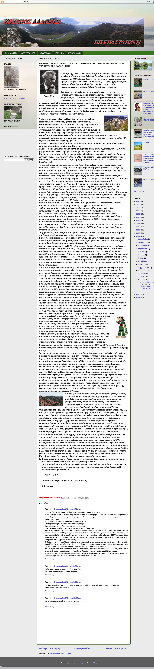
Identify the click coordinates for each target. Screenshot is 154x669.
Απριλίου (142, 261)
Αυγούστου (143, 249)
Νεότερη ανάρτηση (49, 648)
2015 (138, 233)
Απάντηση (49, 559)
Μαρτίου (141, 264)
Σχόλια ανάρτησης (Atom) (60, 653)
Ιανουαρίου (143, 271)
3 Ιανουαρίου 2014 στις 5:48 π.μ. (67, 566)
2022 (138, 211)
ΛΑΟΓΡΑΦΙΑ (45, 53)
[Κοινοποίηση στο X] (83, 498)
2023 (138, 208)
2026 (138, 201)
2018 (138, 224)
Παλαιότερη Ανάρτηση (116, 648)
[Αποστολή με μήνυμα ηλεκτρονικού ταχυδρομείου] (79, 498)
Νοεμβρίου (143, 242)
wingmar (82, 663)
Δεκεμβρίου (143, 239)
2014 (138, 236)
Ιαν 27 (142, 274)
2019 (138, 220)
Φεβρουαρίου (144, 268)
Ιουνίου (141, 255)
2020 (138, 217)
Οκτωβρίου (143, 245)
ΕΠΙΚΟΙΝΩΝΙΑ (74, 53)
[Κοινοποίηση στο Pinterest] (88, 498)
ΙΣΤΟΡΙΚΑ (59, 53)
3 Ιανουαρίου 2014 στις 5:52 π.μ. (67, 582)
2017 (138, 227)
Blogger (96, 663)
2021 (138, 214)
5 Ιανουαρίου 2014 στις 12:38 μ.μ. (67, 598)
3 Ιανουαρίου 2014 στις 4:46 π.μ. (67, 509)
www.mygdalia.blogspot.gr (15, 98)
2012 (138, 297)
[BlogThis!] (81, 498)
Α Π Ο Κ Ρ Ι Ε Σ (139, 191)
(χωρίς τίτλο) (148, 91)
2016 (138, 230)
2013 (138, 294)
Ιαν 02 (142, 280)
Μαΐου (141, 258)
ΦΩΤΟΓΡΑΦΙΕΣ (28, 53)
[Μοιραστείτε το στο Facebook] (86, 498)
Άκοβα (146, 142)
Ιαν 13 (142, 277)
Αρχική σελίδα (11, 53)
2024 (138, 205)
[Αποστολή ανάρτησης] (74, 497)
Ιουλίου (141, 252)
